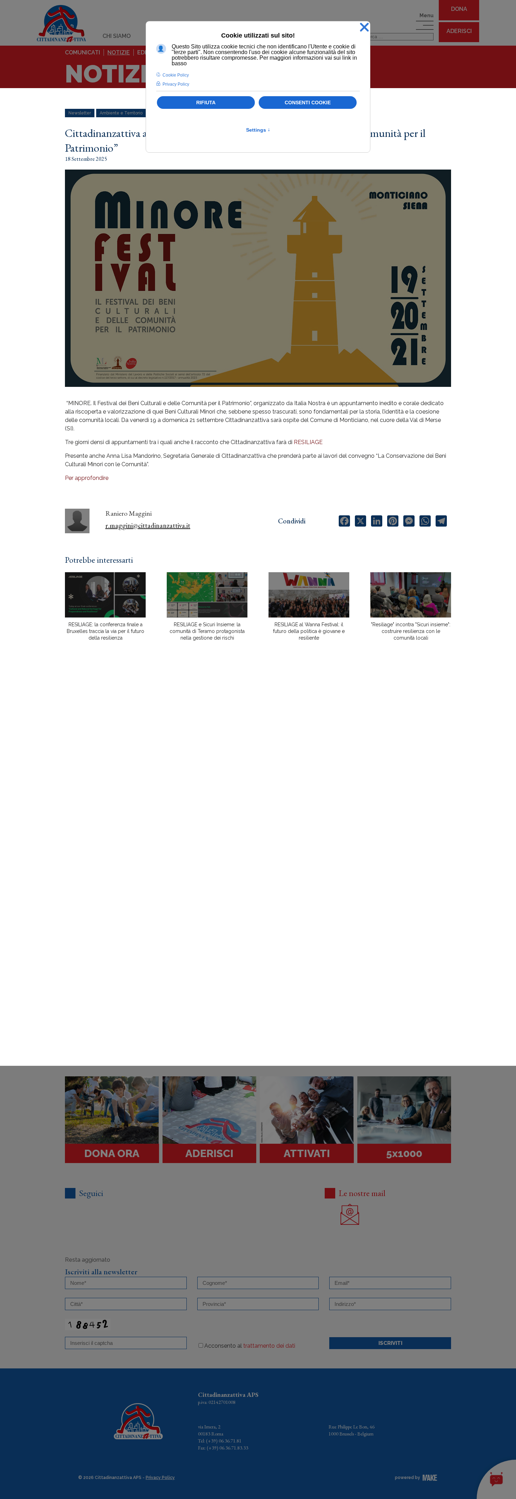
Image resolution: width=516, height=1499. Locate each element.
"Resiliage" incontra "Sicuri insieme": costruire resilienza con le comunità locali (410, 631)
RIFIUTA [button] (206, 102)
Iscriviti (390, 1343)
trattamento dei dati (269, 1345)
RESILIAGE (308, 442)
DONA (459, 9)
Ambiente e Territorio (121, 113)
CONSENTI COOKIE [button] (308, 102)
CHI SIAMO (116, 36)
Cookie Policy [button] (176, 75)
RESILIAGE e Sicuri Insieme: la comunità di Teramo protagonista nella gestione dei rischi (207, 631)
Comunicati (82, 52)
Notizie (118, 52)
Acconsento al (249, 1345)
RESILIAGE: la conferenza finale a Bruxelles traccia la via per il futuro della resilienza (105, 631)
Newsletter (79, 113)
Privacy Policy (160, 1477)
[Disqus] (258, 769)
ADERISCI (459, 31)
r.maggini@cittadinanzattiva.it (147, 525)
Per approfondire (86, 478)
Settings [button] (258, 130)
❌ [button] (364, 28)
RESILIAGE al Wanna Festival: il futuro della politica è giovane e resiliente (309, 631)
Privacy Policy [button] (176, 84)
